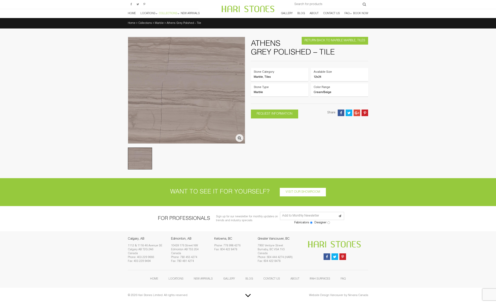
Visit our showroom (303, 192)
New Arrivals (190, 13)
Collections (168, 13)
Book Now (360, 13)
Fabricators (301, 222)
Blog (301, 13)
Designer (320, 222)
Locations (147, 13)
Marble (159, 23)
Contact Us (331, 13)
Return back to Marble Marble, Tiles (335, 40)
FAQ (347, 13)
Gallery (287, 13)
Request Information (274, 114)
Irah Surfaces (320, 279)
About (314, 13)
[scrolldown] (248, 295)
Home (132, 13)
